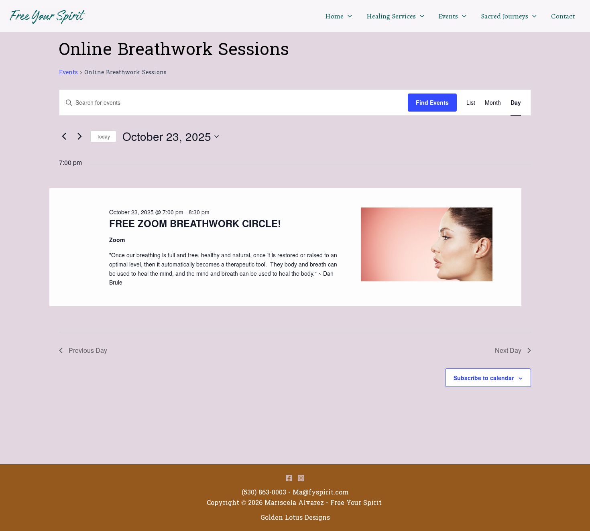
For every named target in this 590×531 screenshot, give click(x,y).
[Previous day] (64, 136)
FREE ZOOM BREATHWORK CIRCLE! (195, 223)
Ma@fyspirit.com (321, 492)
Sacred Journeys (504, 16)
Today (103, 136)
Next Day (508, 350)
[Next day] (79, 136)
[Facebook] (289, 478)
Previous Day (88, 350)
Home (334, 16)
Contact (563, 16)
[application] (348, 16)
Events (448, 16)
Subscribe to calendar (484, 378)
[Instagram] (301, 478)
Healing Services (391, 16)
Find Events (432, 102)
